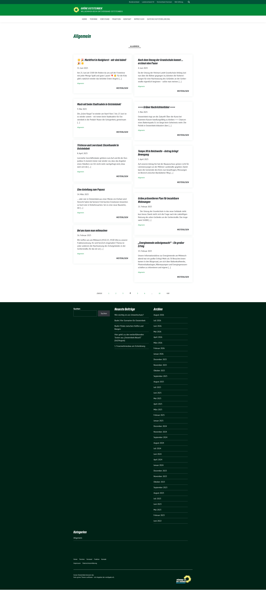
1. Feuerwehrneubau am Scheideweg (130, 346)
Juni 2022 (157, 521)
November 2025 (160, 365)
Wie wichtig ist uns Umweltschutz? (129, 315)
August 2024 (159, 443)
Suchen (76, 308)
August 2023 (159, 493)
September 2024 (160, 437)
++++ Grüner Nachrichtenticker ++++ (156, 107)
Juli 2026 (157, 320)
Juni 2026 (157, 326)
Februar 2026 (159, 348)
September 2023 (160, 487)
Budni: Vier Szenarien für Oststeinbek (130, 320)
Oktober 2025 (159, 370)
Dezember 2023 (160, 470)
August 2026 (159, 315)
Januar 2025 (158, 420)
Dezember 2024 (160, 426)
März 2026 (158, 342)
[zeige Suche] (189, 2)
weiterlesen (122, 88)
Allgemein (134, 46)
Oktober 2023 (159, 482)
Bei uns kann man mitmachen (92, 230)
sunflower (89, 577)
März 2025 (158, 409)
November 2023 (160, 476)
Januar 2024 (158, 465)
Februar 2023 (159, 515)
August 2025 (159, 381)
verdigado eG (109, 577)
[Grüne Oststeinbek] (76, 9)
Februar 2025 (159, 415)
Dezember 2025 (160, 359)
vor (168, 293)
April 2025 (158, 404)
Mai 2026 (157, 331)
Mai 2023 (157, 509)
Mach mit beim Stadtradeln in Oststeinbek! (99, 104)
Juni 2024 (157, 454)
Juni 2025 (157, 393)
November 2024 (160, 432)
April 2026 (158, 337)
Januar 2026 (158, 354)
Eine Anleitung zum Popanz (91, 189)
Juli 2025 (157, 387)
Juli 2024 (157, 448)
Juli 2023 (157, 498)
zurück (99, 293)
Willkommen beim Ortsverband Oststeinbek (102, 11)
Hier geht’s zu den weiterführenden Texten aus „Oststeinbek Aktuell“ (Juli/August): (129, 337)
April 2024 (158, 459)
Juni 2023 (157, 504)
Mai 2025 (157, 398)
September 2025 (160, 376)
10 (159, 293)
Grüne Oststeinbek (91, 8)
